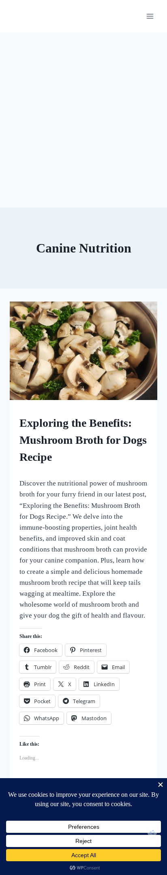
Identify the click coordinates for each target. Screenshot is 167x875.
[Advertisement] (83, 119)
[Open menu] (149, 16)
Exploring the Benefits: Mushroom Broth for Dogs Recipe (83, 440)
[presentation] (83, 351)
